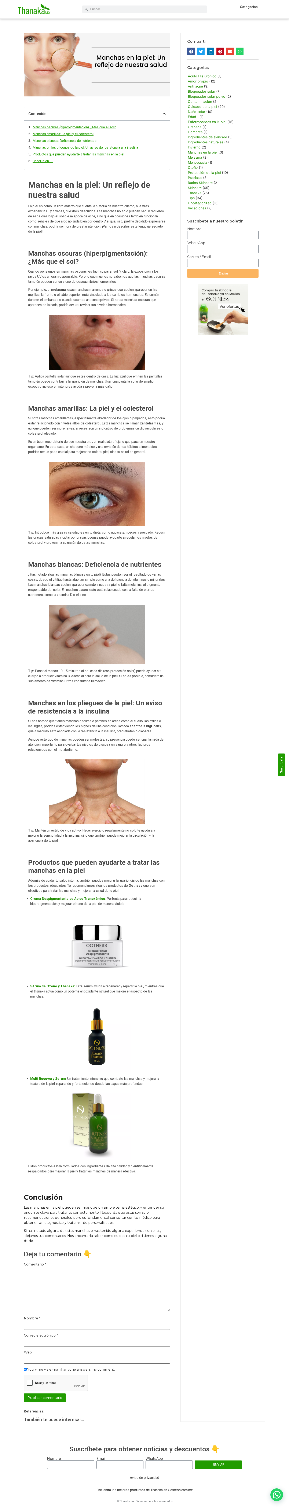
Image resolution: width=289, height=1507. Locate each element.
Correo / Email (199, 257)
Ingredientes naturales (205, 142)
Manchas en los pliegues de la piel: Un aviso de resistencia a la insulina (85, 147)
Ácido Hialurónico (202, 76)
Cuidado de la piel (202, 106)
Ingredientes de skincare (207, 137)
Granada (194, 127)
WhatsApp (196, 243)
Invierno (194, 147)
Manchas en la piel (202, 152)
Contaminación (200, 101)
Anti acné (195, 86)
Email (101, 1458)
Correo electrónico (41, 1335)
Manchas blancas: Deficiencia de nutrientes (64, 141)
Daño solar (196, 112)
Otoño (193, 167)
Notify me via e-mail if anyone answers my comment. (71, 1369)
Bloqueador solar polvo (206, 96)
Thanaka (194, 193)
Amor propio (198, 81)
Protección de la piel (204, 172)
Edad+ (193, 117)
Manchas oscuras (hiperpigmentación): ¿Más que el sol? (74, 127)
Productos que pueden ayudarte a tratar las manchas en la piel (78, 154)
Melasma (195, 157)
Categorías (249, 7)
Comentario (35, 1264)
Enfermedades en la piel (207, 122)
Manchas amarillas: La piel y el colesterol (63, 134)
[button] (164, 113)
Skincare (195, 188)
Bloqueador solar (201, 91)
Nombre (32, 1318)
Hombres (195, 132)
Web (28, 1352)
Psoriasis (195, 178)
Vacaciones (197, 208)
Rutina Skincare (200, 183)
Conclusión (43, 161)
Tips (191, 198)
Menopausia (197, 162)
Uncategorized (200, 203)
